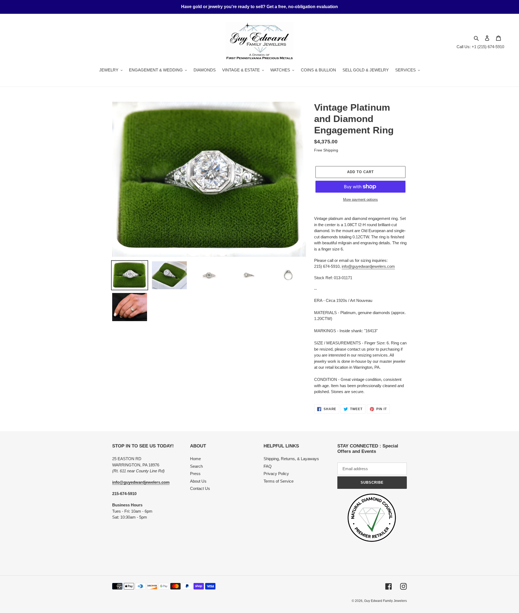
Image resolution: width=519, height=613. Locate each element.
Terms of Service (279, 481)
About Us (198, 481)
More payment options (360, 199)
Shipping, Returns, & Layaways (291, 458)
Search (196, 466)
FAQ (268, 466)
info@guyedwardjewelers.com (368, 266)
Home (195, 458)
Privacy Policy (276, 473)
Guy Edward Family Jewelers (385, 601)
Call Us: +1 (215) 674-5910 (480, 46)
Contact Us (200, 488)
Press (195, 473)
